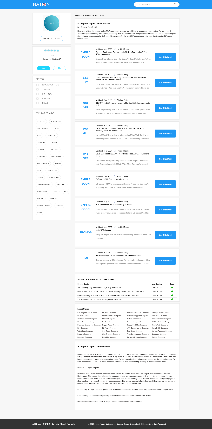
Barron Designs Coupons (136, 322)
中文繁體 (47, 424)
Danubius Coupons (159, 316)
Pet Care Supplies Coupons (137, 316)
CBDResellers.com (44, 184)
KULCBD (40, 198)
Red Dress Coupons (134, 331)
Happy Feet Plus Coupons (137, 325)
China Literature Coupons (87, 322)
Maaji (39, 135)
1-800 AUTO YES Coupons (162, 322)
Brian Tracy (61, 184)
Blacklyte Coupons (84, 337)
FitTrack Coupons (109, 313)
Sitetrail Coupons (109, 322)
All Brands (86, 15)
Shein (57, 128)
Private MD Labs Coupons (137, 337)
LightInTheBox (56, 156)
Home (77, 15)
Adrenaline (41, 156)
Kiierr (55, 191)
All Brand (36, 424)
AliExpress (55, 149)
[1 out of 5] (45, 50)
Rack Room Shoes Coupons (138, 313)
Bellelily (58, 163)
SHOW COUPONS (51, 39)
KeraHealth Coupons (160, 328)
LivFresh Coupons (109, 328)
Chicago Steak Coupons (161, 313)
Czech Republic (67, 424)
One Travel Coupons (110, 331)
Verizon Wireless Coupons (162, 331)
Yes (43, 68)
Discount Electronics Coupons (89, 325)
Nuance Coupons (83, 316)
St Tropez (100, 15)
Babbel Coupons (158, 337)
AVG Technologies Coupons (138, 328)
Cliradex (40, 177)
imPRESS (53, 198)
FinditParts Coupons (160, 325)
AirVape (54, 142)
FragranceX (51, 135)
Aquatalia (59, 205)
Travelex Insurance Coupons (138, 334)
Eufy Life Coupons (109, 337)
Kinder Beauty (42, 191)
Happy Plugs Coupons (110, 325)
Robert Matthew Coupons (136, 319)
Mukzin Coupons (108, 319)
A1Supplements (42, 128)
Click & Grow (54, 177)
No (59, 68)
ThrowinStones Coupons (161, 319)
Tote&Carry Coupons (85, 331)
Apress (39, 212)
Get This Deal (165, 57)
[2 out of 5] (47, 50)
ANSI (39, 170)
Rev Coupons (82, 328)
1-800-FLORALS (43, 163)
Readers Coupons (84, 334)
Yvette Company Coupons (87, 319)
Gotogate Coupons (159, 334)
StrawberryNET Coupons (111, 316)
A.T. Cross (41, 121)
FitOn (66, 191)
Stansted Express (43, 205)
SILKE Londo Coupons (111, 334)
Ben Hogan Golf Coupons (87, 313)
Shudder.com (52, 170)
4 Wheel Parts (56, 121)
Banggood (40, 149)
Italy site (55, 424)
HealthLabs (41, 142)
